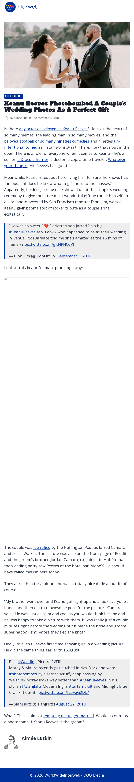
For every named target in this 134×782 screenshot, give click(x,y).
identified (41, 547)
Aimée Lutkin (22, 118)
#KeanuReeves (22, 231)
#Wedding (27, 661)
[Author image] (6, 118)
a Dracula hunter (32, 159)
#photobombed (23, 673)
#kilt (88, 686)
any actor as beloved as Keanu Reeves (53, 128)
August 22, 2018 (71, 704)
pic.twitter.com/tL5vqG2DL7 (64, 692)
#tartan (76, 686)
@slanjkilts (32, 686)
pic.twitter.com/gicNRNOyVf (50, 244)
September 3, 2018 (75, 255)
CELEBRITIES (13, 96)
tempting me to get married (68, 715)
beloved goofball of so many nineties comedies (46, 141)
